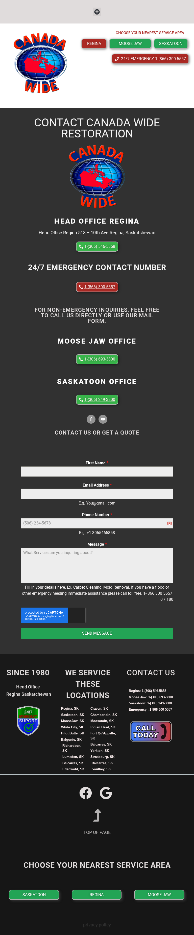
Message (97, 544)
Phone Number (97, 514)
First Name (97, 463)
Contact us (151, 672)
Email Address (97, 485)
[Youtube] (103, 419)
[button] (97, 12)
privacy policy (97, 924)
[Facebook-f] (91, 419)
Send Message (97, 633)
